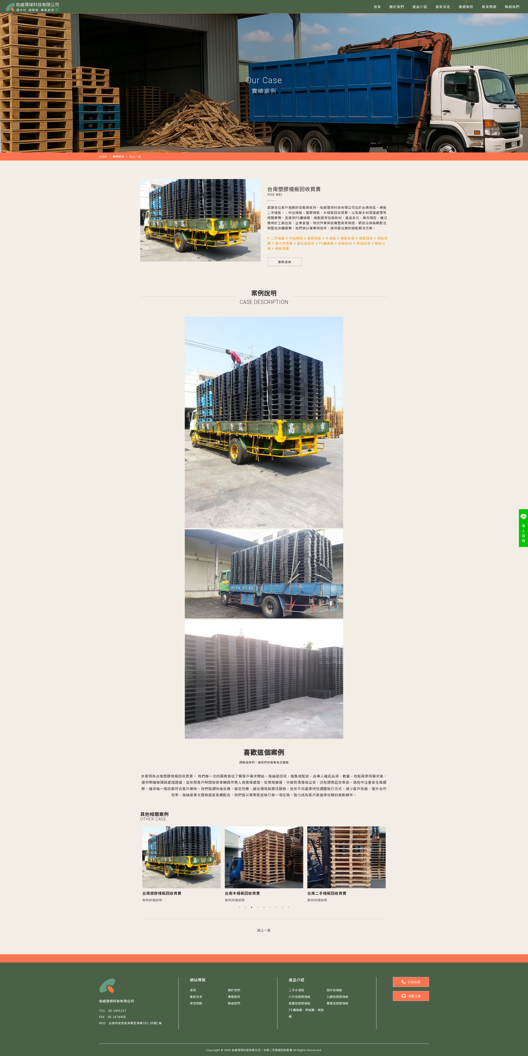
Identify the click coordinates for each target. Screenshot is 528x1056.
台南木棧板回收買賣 (160, 893)
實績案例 (466, 6)
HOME (103, 156)
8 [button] (282, 907)
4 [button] (258, 907)
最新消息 (443, 6)
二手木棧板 (296, 990)
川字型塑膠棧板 (299, 997)
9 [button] (289, 907)
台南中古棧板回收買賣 (326, 893)
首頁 (377, 6)
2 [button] (245, 907)
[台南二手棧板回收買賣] (264, 857)
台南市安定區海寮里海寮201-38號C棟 (130, 1023)
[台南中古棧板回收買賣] (346, 857)
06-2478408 (112, 1017)
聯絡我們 (512, 6)
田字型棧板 (334, 990)
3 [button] (252, 907)
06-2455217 (112, 1011)
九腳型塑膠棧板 (337, 997)
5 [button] (264, 907)
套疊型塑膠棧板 (299, 1003)
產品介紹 (419, 6)
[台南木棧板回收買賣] (181, 857)
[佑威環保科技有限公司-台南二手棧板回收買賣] (32, 6)
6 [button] (270, 907)
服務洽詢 (414, 996)
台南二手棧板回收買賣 (244, 893)
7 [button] (276, 907)
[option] (181, 865)
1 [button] (239, 907)
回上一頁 (135, 156)
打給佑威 (414, 982)
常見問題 (489, 6)
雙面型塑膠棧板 (337, 1003)
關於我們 (396, 6)
